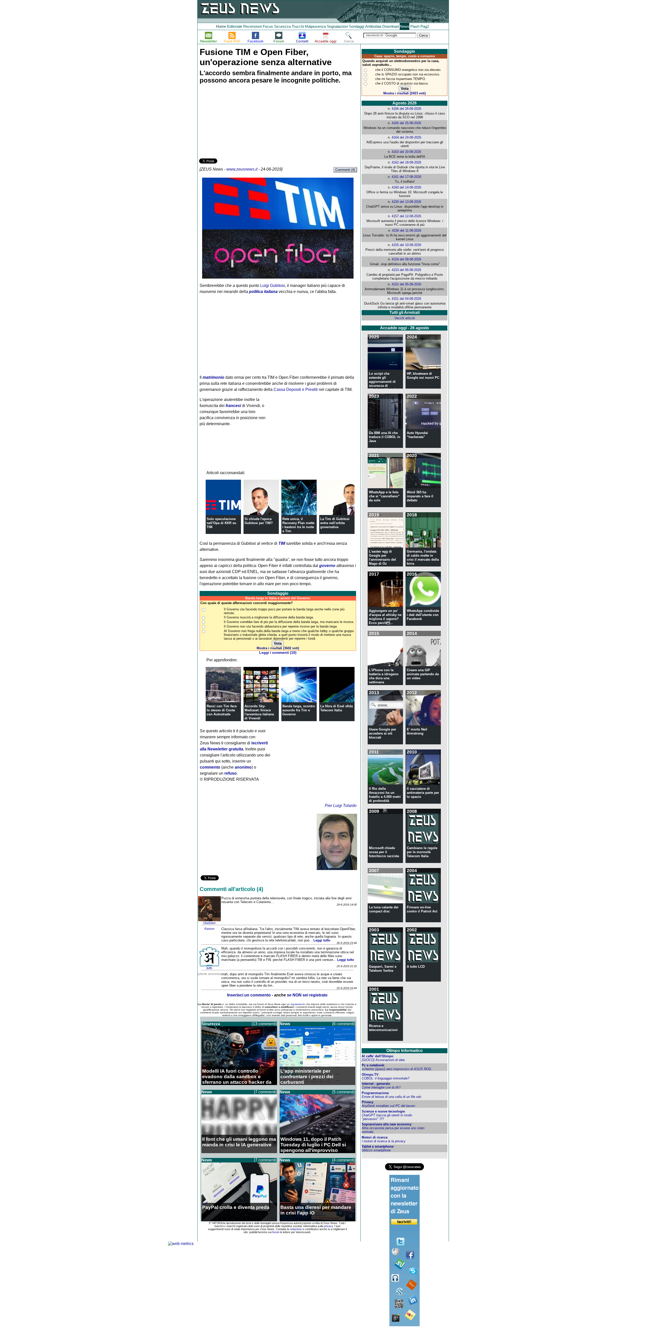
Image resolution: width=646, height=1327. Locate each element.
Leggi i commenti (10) (278, 653)
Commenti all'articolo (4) (231, 889)
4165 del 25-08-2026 (406, 123)
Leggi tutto (321, 940)
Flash (414, 26)
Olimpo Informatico (404, 1050)
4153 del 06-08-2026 (406, 270)
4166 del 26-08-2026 (406, 109)
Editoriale (234, 26)
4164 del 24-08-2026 (406, 137)
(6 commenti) (343, 1024)
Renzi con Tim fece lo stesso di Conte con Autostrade (222, 710)
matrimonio (213, 377)
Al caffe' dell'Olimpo (377, 1056)
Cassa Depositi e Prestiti (296, 389)
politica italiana (263, 291)
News (404, 26)
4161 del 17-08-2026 (406, 177)
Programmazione (375, 1093)
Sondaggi (356, 26)
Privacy (367, 1102)
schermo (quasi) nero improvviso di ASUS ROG (396, 1069)
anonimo (243, 767)
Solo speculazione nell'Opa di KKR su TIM (221, 523)
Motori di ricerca (374, 1137)
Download (390, 26)
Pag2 (424, 26)
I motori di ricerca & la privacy (384, 1141)
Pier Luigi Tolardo (341, 805)
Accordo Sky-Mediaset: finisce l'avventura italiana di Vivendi (259, 712)
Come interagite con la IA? (381, 1087)
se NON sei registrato (307, 995)
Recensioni (252, 26)
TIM (281, 543)
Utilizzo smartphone (376, 1150)
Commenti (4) (345, 170)
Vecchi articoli (404, 318)
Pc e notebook (373, 1065)
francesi (233, 405)
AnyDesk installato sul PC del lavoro (388, 1106)
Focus (268, 26)
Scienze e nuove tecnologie (383, 1111)
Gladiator (209, 923)
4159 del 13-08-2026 (406, 202)
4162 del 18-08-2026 (406, 162)
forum (275, 1232)
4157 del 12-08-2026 (406, 216)
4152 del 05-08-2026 (406, 284)
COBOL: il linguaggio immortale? (385, 1078)
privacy (328, 1226)
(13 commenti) (264, 1024)
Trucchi (298, 26)
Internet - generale (376, 1084)
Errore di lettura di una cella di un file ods (391, 1097)
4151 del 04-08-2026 (406, 299)
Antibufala (373, 26)
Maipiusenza (315, 26)
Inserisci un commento (249, 995)
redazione (296, 1229)
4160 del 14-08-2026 (406, 187)
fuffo (209, 968)
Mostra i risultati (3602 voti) (278, 648)
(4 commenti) (343, 1160)
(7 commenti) (265, 1092)
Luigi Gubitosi (272, 285)
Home (221, 26)
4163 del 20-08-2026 (406, 152)
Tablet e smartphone (377, 1146)
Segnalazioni (337, 26)
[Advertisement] (237, 121)
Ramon (209, 929)
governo (327, 565)
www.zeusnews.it (241, 169)
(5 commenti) (343, 1092)
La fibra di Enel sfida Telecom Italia (336, 708)
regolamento (297, 1004)
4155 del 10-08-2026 (406, 245)
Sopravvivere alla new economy (386, 1124)
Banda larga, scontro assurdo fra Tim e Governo (298, 710)
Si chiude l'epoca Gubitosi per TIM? (259, 521)
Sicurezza (282, 26)
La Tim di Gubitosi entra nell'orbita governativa (334, 523)
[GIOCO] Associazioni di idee (383, 1060)
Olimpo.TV (370, 1074)
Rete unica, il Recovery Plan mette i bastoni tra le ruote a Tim (298, 525)
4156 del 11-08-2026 (406, 230)
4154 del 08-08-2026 (406, 259)
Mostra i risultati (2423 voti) (404, 93)
